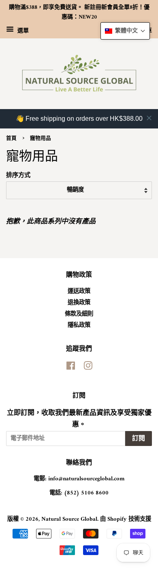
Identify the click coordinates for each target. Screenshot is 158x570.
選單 (22, 30)
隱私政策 (79, 325)
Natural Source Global (69, 519)
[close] (149, 118)
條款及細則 (79, 314)
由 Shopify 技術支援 (125, 519)
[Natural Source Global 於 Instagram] (87, 368)
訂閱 (138, 438)
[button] (125, 31)
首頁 (11, 138)
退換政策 (79, 303)
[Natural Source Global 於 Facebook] (70, 368)
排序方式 (18, 175)
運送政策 (79, 291)
